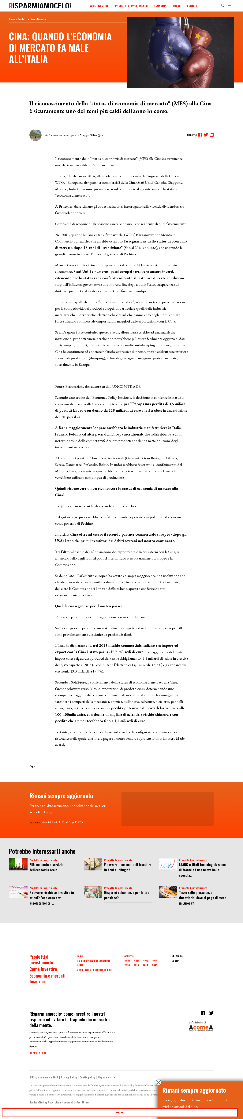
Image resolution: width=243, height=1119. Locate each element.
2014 (145, 965)
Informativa (35, 822)
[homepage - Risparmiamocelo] (40, 6)
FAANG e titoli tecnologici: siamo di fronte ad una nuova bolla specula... (202, 870)
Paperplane (54, 1102)
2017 (155, 961)
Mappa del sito (106, 1077)
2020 (127, 961)
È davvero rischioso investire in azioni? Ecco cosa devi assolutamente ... (51, 898)
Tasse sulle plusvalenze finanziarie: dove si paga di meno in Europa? (202, 898)
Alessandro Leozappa (61, 135)
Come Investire (98, 6)
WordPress (83, 1102)
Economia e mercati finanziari (47, 978)
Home (12, 19)
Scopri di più (37, 1053)
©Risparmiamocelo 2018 (44, 1077)
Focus (177, 6)
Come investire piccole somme (94, 969)
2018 (146, 961)
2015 (136, 965)
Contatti (192, 6)
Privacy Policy (69, 1077)
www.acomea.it (151, 1090)
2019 (137, 961)
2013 (154, 965)
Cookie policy (87, 1077)
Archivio (129, 956)
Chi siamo (177, 956)
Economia (160, 6)
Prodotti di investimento (131, 6)
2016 (127, 965)
